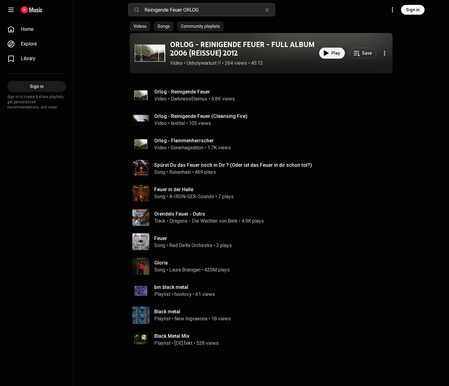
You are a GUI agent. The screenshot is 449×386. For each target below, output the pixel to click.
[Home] (31, 9)
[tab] (140, 26)
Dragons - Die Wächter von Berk (204, 221)
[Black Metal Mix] (263, 339)
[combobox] (209, 10)
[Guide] (11, 9)
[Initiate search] (136, 10)
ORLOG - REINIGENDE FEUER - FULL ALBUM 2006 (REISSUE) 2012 (242, 49)
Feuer (160, 238)
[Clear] (267, 10)
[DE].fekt (183, 343)
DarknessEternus (189, 99)
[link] (36, 29)
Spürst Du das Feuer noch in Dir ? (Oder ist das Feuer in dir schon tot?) (233, 165)
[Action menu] (384, 53)
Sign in (413, 9)
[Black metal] (263, 315)
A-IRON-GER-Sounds (191, 196)
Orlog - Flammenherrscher (184, 141)
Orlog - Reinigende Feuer (182, 92)
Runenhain (180, 172)
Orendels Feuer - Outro (179, 214)
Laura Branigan (184, 270)
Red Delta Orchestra (190, 245)
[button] (150, 53)
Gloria (161, 263)
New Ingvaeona (190, 319)
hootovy (183, 294)
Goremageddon (187, 148)
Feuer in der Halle (173, 189)
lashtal (178, 123)
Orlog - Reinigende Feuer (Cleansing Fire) (200, 116)
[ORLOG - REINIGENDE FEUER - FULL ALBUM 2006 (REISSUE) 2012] (150, 53)
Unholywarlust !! (204, 63)
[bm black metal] (263, 291)
